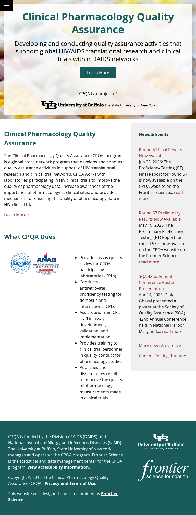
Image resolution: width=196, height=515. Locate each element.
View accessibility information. (58, 467)
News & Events (154, 134)
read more (149, 262)
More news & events (158, 345)
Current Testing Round (160, 356)
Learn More (98, 72)
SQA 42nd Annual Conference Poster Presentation (157, 282)
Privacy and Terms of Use (70, 483)
